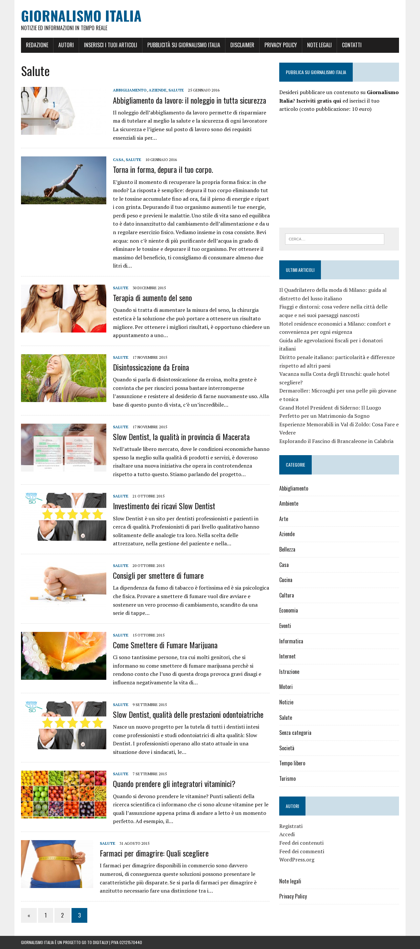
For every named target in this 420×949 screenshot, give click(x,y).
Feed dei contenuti (301, 842)
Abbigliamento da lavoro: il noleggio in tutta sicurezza (189, 100)
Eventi (285, 626)
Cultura (286, 595)
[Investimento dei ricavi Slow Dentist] (63, 536)
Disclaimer (242, 45)
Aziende (157, 90)
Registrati (291, 826)
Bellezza (287, 549)
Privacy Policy (280, 45)
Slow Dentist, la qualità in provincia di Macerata (181, 436)
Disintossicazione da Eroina (151, 367)
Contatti (352, 45)
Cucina (285, 580)
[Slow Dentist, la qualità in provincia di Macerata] (63, 467)
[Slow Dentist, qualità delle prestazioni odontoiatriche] (63, 744)
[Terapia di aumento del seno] (63, 328)
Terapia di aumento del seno (152, 297)
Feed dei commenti (301, 851)
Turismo (287, 778)
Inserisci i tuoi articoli (110, 45)
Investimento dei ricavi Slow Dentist (164, 506)
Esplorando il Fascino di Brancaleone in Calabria (336, 441)
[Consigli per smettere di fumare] (63, 605)
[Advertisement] (334, 169)
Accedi (287, 834)
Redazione (37, 45)
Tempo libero (292, 763)
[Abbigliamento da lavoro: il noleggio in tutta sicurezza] (63, 130)
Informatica (291, 641)
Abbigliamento (130, 90)
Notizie (286, 702)
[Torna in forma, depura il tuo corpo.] (63, 200)
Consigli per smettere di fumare (158, 575)
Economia (288, 610)
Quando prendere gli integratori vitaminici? (174, 783)
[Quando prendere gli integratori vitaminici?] (63, 814)
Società (286, 748)
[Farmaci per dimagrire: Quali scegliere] (57, 883)
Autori (66, 45)
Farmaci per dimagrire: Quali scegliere (154, 853)
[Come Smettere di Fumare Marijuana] (63, 675)
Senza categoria (295, 733)
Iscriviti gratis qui (318, 100)
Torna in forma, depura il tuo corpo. (163, 169)
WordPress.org (296, 859)
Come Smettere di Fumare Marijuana (165, 645)
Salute (176, 90)
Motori (286, 687)
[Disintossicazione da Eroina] (63, 397)
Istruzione (289, 672)
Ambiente (288, 503)
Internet (287, 656)
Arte (283, 519)
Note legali (319, 45)
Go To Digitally (95, 942)
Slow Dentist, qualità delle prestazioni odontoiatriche (188, 714)
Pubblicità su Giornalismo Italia (183, 45)
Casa (118, 159)
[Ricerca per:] (334, 238)
